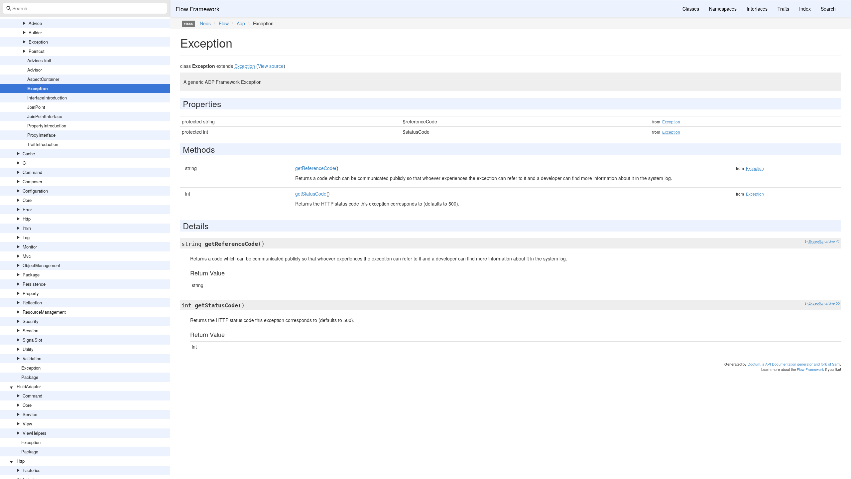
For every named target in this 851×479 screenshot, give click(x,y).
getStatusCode (310, 193)
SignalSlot (32, 340)
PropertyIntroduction (46, 125)
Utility (28, 349)
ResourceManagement (44, 312)
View (27, 423)
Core (27, 200)
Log (26, 237)
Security (31, 321)
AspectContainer (43, 79)
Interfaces (757, 8)
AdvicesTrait (39, 60)
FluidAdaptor (29, 386)
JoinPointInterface (44, 116)
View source (271, 66)
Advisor (34, 70)
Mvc (27, 256)
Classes (690, 8)
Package (31, 274)
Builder (35, 32)
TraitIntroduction (42, 144)
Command (32, 172)
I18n (27, 228)
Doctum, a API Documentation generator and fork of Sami (794, 364)
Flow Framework (197, 8)
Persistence (34, 284)
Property (31, 293)
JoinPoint (36, 107)
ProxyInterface (41, 135)
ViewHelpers (35, 433)
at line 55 (832, 303)
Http (27, 219)
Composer (32, 181)
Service (30, 414)
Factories (32, 470)
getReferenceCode (315, 168)
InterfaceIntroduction (47, 97)
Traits (783, 8)
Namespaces (723, 8)
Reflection (32, 302)
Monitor (30, 246)
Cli (25, 163)
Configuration (35, 191)
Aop (241, 23)
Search (828, 8)
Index (805, 8)
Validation (32, 358)
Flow (224, 23)
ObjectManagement (41, 265)
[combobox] (85, 8)
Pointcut (37, 51)
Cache (29, 153)
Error (27, 209)
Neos (205, 23)
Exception (38, 42)
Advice (35, 23)
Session (30, 330)
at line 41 (832, 241)
